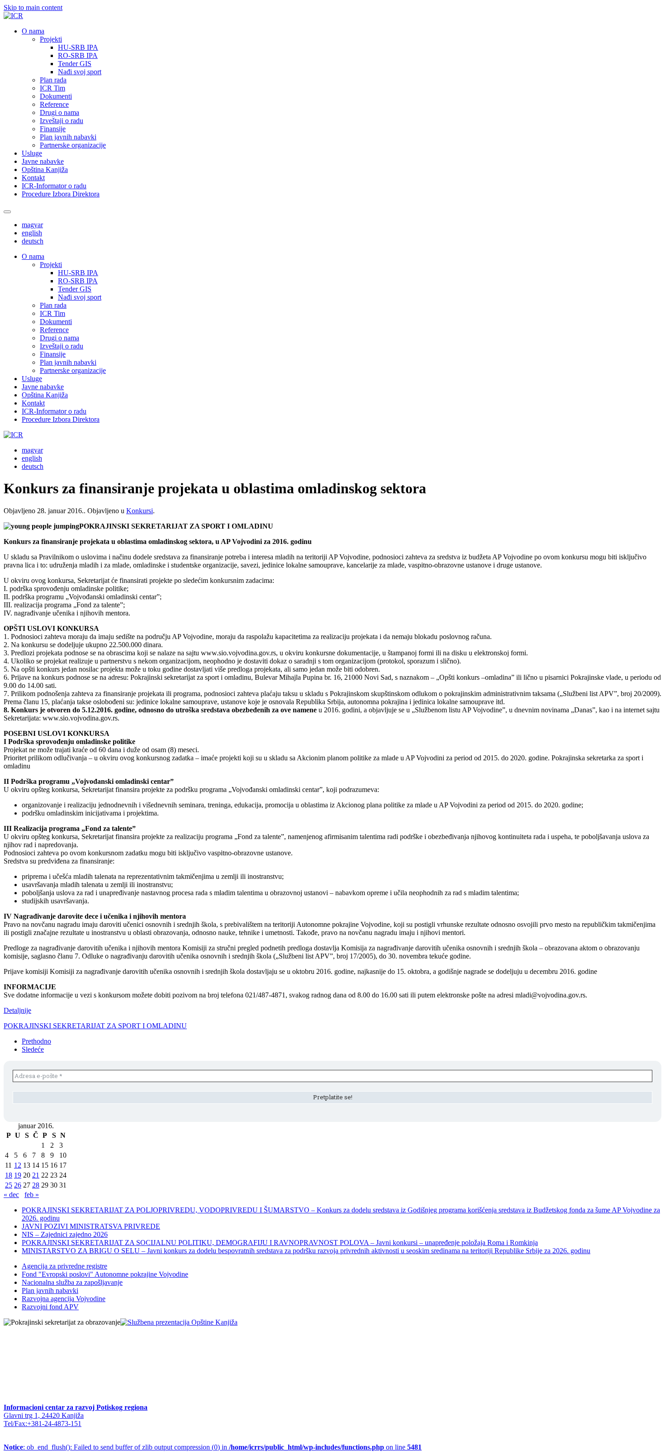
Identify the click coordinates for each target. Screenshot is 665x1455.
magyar (32, 225)
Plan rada (53, 80)
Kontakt (33, 177)
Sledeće (33, 1049)
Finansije (53, 129)
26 (17, 1185)
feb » (31, 1194)
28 (35, 1185)
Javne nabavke (43, 161)
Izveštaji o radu (61, 120)
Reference (54, 104)
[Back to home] (13, 15)
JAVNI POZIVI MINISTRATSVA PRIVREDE (91, 1226)
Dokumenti (56, 96)
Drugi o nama (59, 112)
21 (35, 1175)
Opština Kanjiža (45, 169)
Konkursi (139, 511)
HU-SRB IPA (78, 47)
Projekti (51, 39)
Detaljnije (17, 1010)
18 (8, 1175)
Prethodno (36, 1041)
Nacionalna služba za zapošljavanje (72, 1282)
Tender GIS (74, 63)
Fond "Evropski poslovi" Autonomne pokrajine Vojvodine (105, 1274)
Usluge (32, 153)
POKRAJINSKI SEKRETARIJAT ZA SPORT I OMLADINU (95, 1026)
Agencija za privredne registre (64, 1266)
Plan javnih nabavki (68, 137)
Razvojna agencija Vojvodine (63, 1298)
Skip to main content (33, 7)
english (32, 233)
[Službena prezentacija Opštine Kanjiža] (179, 1322)
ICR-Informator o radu (54, 186)
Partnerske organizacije (73, 145)
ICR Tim (52, 88)
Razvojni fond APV (50, 1307)
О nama (33, 31)
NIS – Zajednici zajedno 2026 (65, 1234)
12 (17, 1165)
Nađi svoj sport (79, 72)
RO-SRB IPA (78, 55)
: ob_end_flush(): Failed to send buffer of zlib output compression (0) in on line (213, 1447)
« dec (11, 1194)
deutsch (32, 241)
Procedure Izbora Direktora (61, 194)
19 (17, 1175)
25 (8, 1185)
